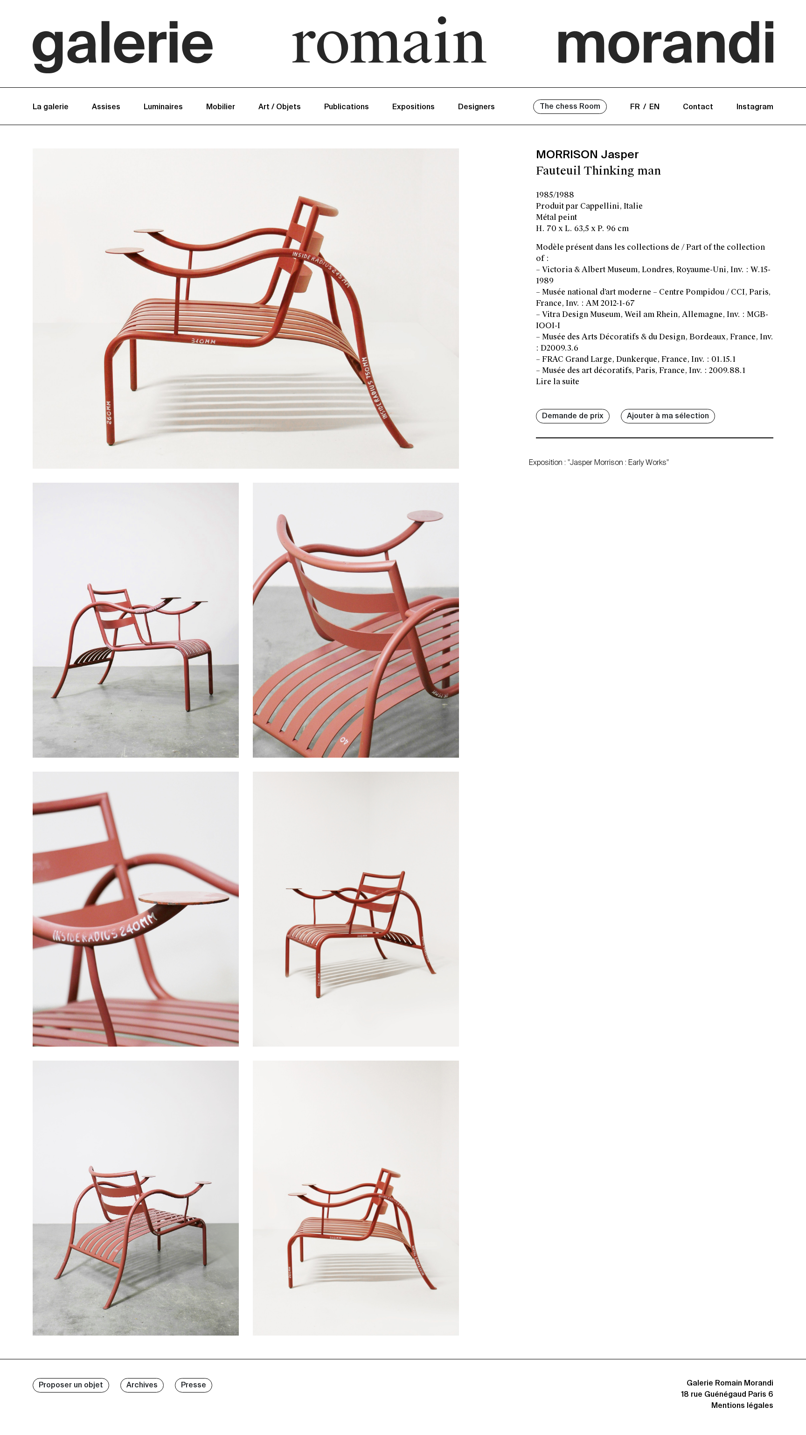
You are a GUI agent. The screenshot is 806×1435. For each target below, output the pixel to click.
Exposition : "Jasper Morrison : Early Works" (599, 463)
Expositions (413, 107)
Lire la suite (557, 382)
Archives (142, 1385)
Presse (193, 1385)
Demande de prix (573, 416)
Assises (106, 107)
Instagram (755, 107)
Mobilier (220, 107)
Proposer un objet (71, 1385)
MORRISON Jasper (587, 155)
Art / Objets (279, 107)
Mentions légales (742, 1406)
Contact (698, 107)
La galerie (51, 107)
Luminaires (163, 107)
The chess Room (570, 107)
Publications (346, 107)
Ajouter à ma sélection (668, 416)
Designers (476, 107)
